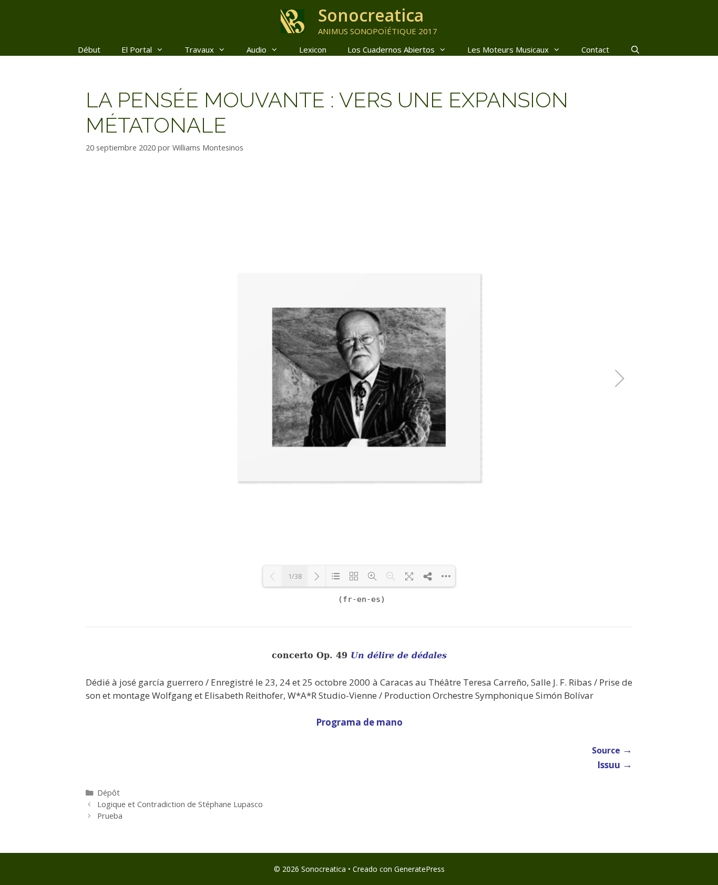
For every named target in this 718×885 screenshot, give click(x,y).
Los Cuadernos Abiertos (391, 49)
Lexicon (312, 49)
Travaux (199, 49)
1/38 (295, 576)
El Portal (136, 49)
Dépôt (108, 793)
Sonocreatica (371, 15)
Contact (595, 49)
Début (89, 49)
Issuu (614, 765)
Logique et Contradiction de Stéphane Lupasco (180, 804)
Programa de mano (359, 722)
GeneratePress (419, 869)
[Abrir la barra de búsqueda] (635, 49)
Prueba (109, 816)
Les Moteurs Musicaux (508, 49)
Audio (256, 49)
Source (612, 750)
